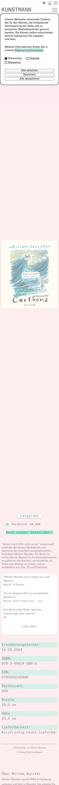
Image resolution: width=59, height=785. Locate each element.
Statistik (34, 58)
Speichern (29, 74)
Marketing (14, 62)
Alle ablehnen (29, 70)
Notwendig (15, 58)
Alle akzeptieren (29, 78)
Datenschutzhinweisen (29, 50)
